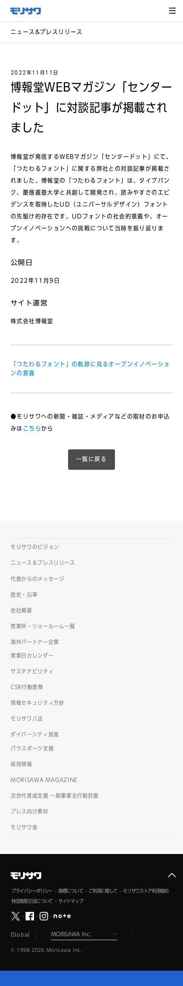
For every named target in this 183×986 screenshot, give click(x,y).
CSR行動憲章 (27, 687)
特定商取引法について (32, 901)
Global (20, 934)
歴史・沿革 (24, 595)
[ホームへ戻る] (30, 11)
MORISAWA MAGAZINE (44, 780)
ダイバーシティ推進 (35, 734)
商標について (70, 890)
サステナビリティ (32, 671)
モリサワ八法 (27, 719)
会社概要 (21, 610)
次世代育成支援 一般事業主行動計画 (55, 796)
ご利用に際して (103, 890)
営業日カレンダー (32, 655)
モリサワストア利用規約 (146, 890)
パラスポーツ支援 (32, 748)
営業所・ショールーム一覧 (43, 626)
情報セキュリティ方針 (38, 703)
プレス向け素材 (30, 811)
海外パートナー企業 (35, 642)
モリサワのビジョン (35, 547)
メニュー (172, 10)
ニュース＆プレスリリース (43, 563)
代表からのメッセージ (38, 579)
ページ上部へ (172, 875)
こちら (32, 428)
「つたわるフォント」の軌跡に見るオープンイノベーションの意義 (90, 368)
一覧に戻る (91, 459)
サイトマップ (70, 901)
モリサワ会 (24, 827)
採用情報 (21, 764)
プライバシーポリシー (32, 890)
